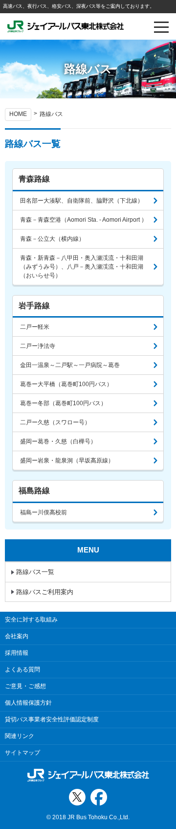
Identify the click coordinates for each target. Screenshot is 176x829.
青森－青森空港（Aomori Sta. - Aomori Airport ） (83, 219)
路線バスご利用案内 (44, 592)
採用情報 (16, 652)
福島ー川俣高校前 (43, 512)
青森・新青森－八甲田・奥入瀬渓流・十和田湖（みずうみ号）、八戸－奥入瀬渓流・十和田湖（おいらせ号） (81, 266)
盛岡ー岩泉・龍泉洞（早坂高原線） (67, 460)
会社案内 (16, 636)
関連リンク (19, 736)
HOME (18, 114)
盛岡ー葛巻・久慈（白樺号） (58, 441)
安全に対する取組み (31, 619)
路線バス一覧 (35, 572)
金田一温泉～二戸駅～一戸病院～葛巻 (70, 365)
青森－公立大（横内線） (52, 238)
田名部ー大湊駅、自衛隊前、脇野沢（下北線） (81, 200)
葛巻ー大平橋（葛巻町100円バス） (66, 384)
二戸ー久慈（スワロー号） (55, 422)
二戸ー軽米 (34, 326)
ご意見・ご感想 (25, 686)
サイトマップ (22, 752)
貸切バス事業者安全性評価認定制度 (52, 719)
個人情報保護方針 (28, 702)
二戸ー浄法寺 (37, 346)
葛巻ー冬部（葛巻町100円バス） (63, 403)
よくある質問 (22, 669)
